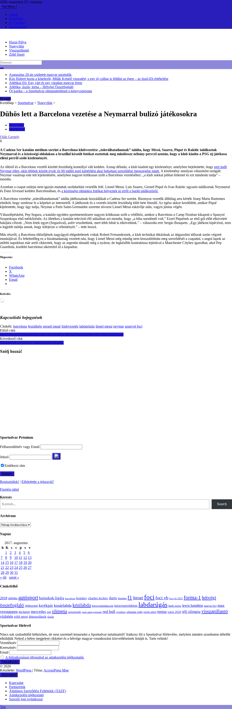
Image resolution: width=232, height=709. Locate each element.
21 (2, 568)
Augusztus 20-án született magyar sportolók (40, 75)
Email (13, 14)
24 (16, 568)
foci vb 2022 (176, 598)
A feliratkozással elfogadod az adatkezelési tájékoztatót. (44, 657)
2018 (3, 598)
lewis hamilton (192, 605)
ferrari (138, 597)
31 (16, 573)
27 (29, 568)
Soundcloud (17, 27)
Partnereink (17, 687)
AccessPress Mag (56, 670)
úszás (50, 616)
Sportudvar (26, 103)
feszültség (35, 326)
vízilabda (6, 616)
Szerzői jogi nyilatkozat (26, 699)
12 (25, 558)
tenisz (162, 611)
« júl (3, 577)
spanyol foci (133, 326)
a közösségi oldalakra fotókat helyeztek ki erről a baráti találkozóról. (109, 191)
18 (20, 563)
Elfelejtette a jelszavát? (38, 482)
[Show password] (56, 456)
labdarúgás (87, 326)
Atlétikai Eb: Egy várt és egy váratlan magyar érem (45, 83)
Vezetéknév (8, 643)
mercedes (38, 611)
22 (7, 568)
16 (11, 563)
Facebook (16, 18)
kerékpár (46, 605)
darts (113, 598)
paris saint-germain (92, 612)
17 (16, 563)
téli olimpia (191, 611)
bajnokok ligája (51, 598)
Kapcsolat (16, 683)
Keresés (6, 497)
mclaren (24, 612)
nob (49, 612)
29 (7, 573)
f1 (130, 597)
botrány (81, 598)
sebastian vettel (134, 612)
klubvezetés (70, 326)
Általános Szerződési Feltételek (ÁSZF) (37, 691)
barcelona (20, 326)
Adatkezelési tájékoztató (26, 695)
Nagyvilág (16, 46)
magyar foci (210, 605)
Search (222, 504)
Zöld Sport (16, 54)
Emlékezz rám (15, 466)
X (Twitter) (17, 23)
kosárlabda (63, 605)
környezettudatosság (103, 605)
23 (11, 568)
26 (25, 568)
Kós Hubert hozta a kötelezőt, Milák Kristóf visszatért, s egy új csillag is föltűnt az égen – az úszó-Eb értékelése (88, 79)
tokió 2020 (174, 612)
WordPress (24, 670)
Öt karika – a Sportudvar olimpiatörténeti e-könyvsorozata (50, 91)
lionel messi (104, 326)
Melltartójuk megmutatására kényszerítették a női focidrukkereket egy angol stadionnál (61, 334)
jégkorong (31, 605)
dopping (122, 598)
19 (25, 563)
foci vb (161, 597)
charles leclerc (98, 598)
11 (20, 558)
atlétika (12, 598)
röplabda (121, 612)
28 (2, 573)
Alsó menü (9, 675)
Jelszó (4, 457)
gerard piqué (52, 326)
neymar (118, 326)
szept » (14, 577)
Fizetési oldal (9, 489)
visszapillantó (214, 611)
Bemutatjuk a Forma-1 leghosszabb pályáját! (32, 343)
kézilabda (81, 605)
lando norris (174, 605)
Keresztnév (8, 647)
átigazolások (37, 616)
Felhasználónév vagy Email (19, 447)
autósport (28, 597)
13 (29, 558)
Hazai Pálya (17, 42)
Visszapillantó (19, 50)
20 (29, 563)
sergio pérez (149, 612)
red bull (109, 611)
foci (149, 597)
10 (16, 558)
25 (20, 568)
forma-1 (192, 597)
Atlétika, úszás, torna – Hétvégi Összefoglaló (41, 87)
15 (7, 563)
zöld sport (21, 616)
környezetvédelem (126, 605)
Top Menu (8, 6)
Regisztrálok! (9, 482)
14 (2, 563)
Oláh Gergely (9, 137)
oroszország (74, 612)
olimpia (59, 611)
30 (11, 573)
